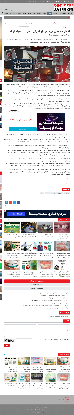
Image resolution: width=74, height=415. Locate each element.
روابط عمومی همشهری (32, 1)
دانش (19, 13)
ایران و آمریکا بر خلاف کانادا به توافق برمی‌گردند (58, 298)
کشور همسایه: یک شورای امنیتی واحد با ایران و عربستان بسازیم (54, 295)
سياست (55, 13)
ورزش (6, 13)
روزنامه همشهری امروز (68, 1)
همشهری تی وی (41, 1)
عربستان (48, 193)
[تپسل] (10, 111)
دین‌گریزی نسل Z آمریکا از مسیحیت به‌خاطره (56, 18)
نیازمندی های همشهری (57, 1)
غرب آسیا (55, 23)
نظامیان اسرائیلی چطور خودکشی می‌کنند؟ (59, 316)
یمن (42, 193)
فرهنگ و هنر (13, 13)
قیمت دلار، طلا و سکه (64, 399)
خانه (69, 13)
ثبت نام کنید (22, 129)
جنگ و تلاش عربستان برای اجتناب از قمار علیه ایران (57, 308)
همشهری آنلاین (62, 7)
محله (29, 13)
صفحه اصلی (67, 23)
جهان (49, 13)
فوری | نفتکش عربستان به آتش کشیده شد (59, 303)
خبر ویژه (54, 193)
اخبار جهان (60, 23)
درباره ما (67, 397)
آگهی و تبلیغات (49, 1)
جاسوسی (66, 193)
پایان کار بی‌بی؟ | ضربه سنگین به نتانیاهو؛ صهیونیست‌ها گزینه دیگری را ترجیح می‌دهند (49, 300)
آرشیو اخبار (62, 13)
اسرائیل (60, 193)
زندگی (24, 13)
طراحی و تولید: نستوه (36, 412)
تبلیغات (67, 401)
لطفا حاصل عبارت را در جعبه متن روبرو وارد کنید (57, 339)
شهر (34, 13)
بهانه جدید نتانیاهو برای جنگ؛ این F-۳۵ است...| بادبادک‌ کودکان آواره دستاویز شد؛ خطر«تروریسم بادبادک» (45, 305)
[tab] (37, 281)
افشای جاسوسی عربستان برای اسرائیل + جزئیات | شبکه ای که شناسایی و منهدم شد (40, 33)
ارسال (6, 345)
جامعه (39, 13)
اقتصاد (44, 13)
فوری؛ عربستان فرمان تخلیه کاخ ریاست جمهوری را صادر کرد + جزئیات (53, 293)
